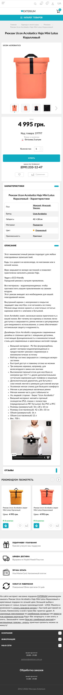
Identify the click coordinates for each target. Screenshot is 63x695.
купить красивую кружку (25, 608)
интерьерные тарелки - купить (14, 622)
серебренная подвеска (38, 614)
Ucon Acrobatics (40, 214)
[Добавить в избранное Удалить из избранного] (19, 174)
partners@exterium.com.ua (31, 659)
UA (59, 3)
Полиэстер (38, 225)
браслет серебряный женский (39, 620)
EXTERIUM (42, 596)
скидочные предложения (12, 614)
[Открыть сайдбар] (3, 3)
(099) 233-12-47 (31, 167)
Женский (37, 206)
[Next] (58, 479)
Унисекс (36, 208)
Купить (31, 158)
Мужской (46, 206)
